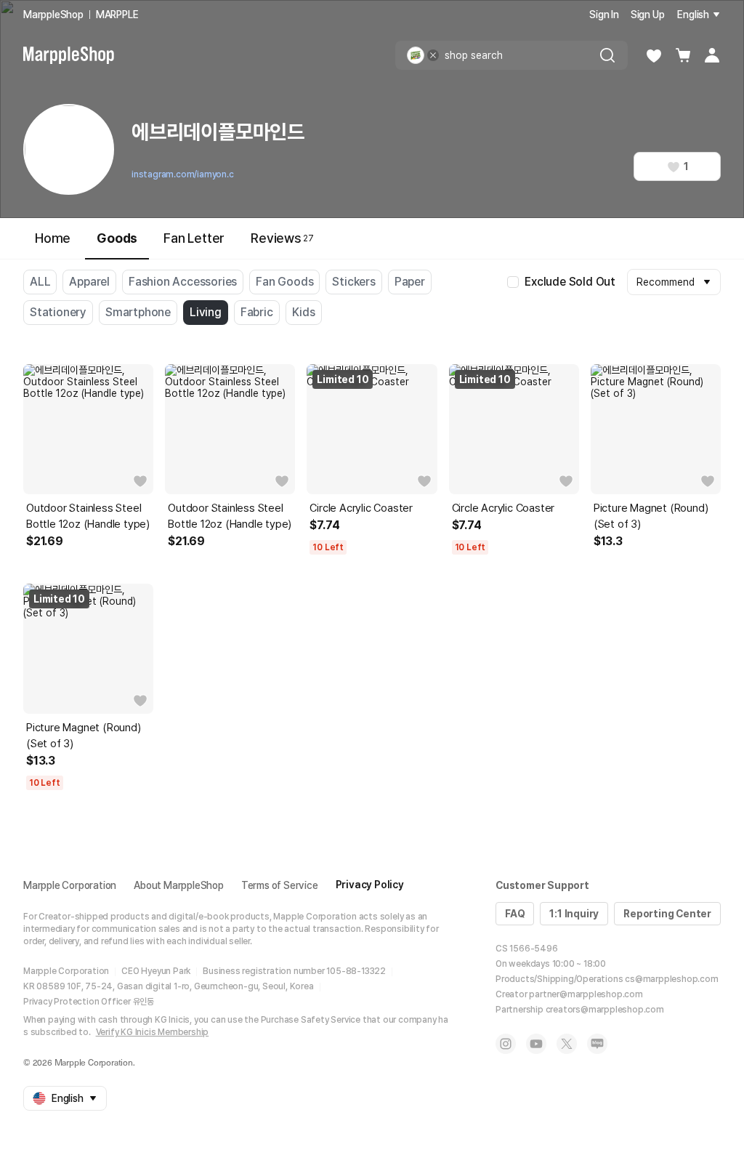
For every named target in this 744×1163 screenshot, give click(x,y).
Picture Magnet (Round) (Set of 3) (651, 516)
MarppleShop (53, 14)
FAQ (515, 913)
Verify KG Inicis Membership (152, 1032)
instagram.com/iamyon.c (183, 174)
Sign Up (648, 14)
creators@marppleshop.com (605, 1010)
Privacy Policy (370, 884)
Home (52, 238)
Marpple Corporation (69, 885)
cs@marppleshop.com (671, 979)
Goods (117, 238)
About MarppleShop (179, 885)
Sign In (604, 14)
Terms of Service (279, 885)
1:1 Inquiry (574, 913)
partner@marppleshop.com (585, 994)
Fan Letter (194, 238)
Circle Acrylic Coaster (361, 508)
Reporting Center (667, 913)
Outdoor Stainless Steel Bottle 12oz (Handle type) (88, 516)
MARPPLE (117, 14)
